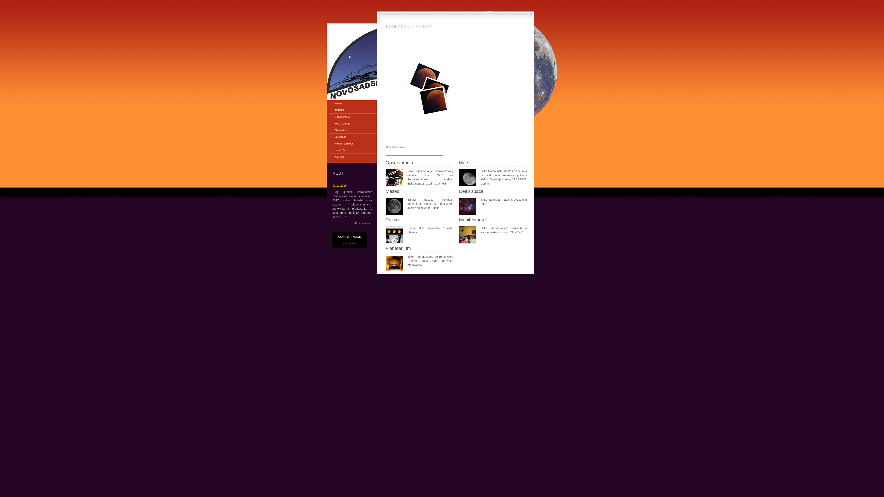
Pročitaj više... (363, 223)
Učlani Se (340, 150)
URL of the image (395, 147)
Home (338, 103)
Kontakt (339, 157)
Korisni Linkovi (343, 143)
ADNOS (339, 110)
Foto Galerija (342, 123)
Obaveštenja (342, 117)
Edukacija (340, 137)
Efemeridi (340, 130)
